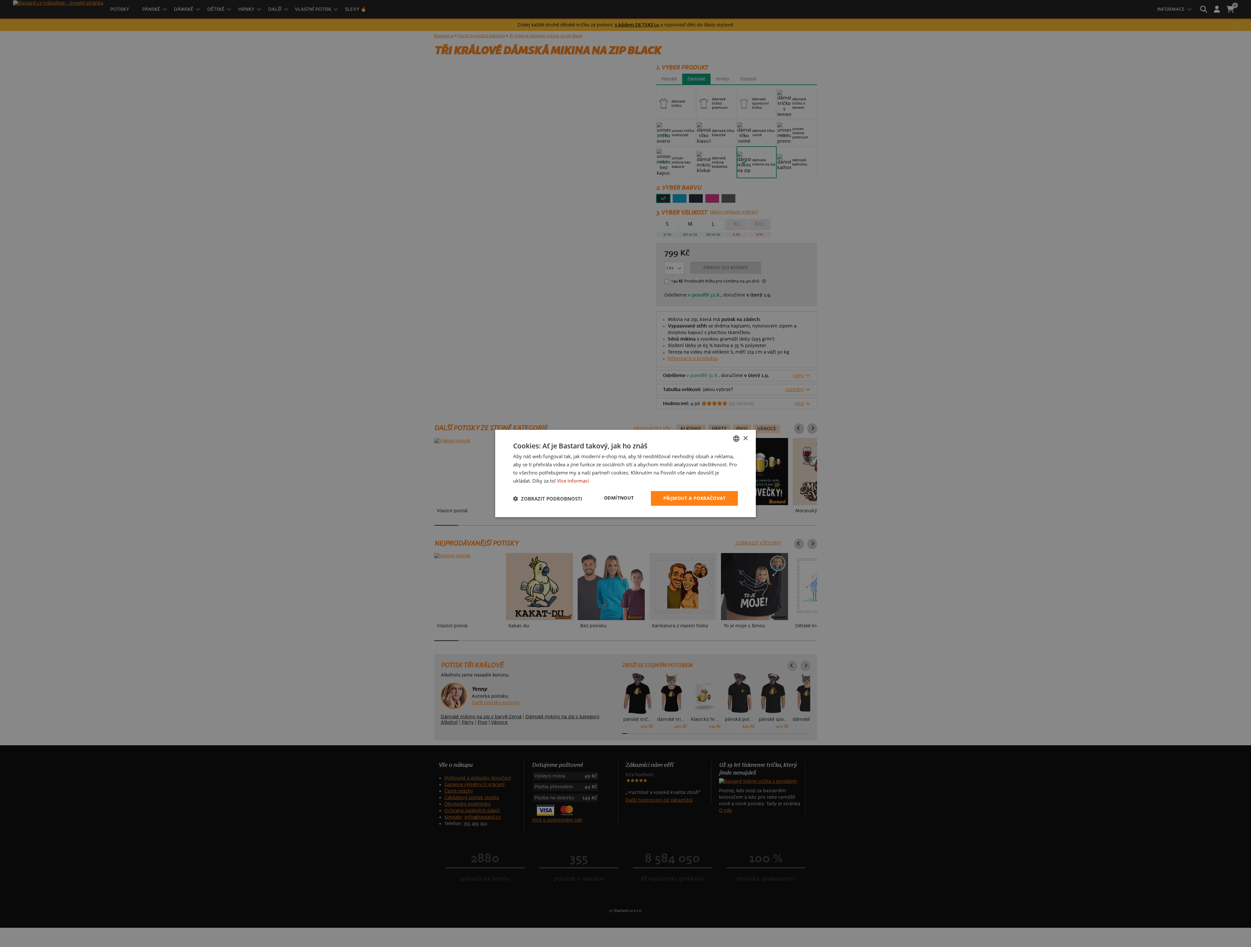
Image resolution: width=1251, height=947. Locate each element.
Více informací (573, 480)
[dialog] (625, 473)
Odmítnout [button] (619, 498)
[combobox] (736, 438)
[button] (547, 499)
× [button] (745, 438)
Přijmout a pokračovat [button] (694, 498)
